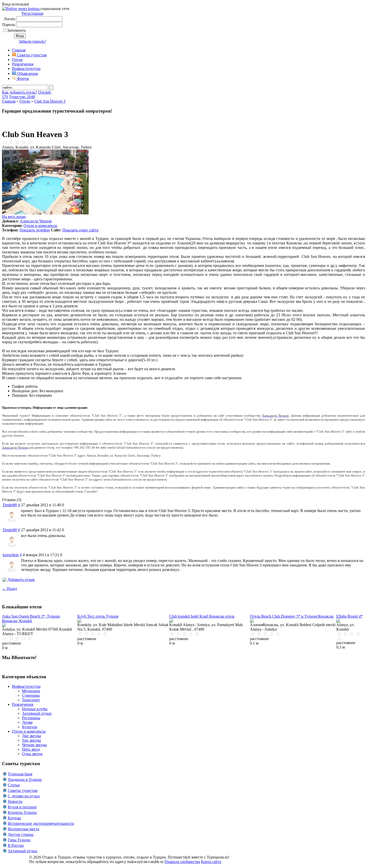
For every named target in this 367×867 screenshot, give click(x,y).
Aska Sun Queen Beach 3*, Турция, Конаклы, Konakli (31, 618)
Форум (22, 78)
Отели (17, 59)
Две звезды (31, 736)
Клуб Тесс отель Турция (97, 616)
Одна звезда (32, 754)
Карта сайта (211, 862)
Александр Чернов (36, 221)
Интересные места (23, 829)
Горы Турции (19, 840)
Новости (15, 801)
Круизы (14, 818)
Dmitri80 (10, 505)
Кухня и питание (22, 807)
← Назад (9, 588)
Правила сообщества (182, 862)
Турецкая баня (20, 774)
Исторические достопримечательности (41, 823)
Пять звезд (31, 749)
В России (16, 845)
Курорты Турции (22, 812)
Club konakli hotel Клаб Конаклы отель (201, 616)
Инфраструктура (26, 68)
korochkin (11, 555)
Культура (29, 727)
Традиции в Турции (25, 779)
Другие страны (20, 834)
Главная (8, 101)
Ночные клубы (34, 709)
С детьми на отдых (24, 796)
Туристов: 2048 (22, 97)
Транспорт (31, 700)
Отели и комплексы (40, 225)
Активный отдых (37, 713)
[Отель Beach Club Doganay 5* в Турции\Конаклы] (252, 621)
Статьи (14, 785)
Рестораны (31, 718)
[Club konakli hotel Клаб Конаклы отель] (171, 621)
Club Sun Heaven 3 (49, 101)
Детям (27, 722)
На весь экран (14, 216)
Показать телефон (34, 230)
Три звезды (31, 740)
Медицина (31, 691)
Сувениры (31, 695)
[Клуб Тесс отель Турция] (79, 621)
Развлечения (22, 64)
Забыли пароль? (32, 41)
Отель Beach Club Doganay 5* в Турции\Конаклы (292, 616)
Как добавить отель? (19, 92)
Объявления (27, 73)
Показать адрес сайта (80, 230)
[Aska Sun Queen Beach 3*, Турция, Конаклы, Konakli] (4, 626)
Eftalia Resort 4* (349, 616)
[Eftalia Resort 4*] (338, 621)
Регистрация (32, 13)
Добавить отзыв (21, 579)
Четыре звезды (34, 745)
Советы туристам (31, 55)
